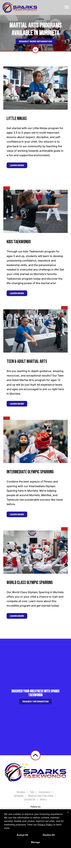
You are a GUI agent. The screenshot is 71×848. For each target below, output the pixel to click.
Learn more (17, 165)
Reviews (21, 792)
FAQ (32, 792)
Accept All (22, 835)
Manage (35, 842)
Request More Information (35, 41)
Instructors (44, 792)
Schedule (18, 795)
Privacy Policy (45, 824)
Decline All (49, 835)
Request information (35, 701)
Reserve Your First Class (40, 795)
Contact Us (29, 799)
